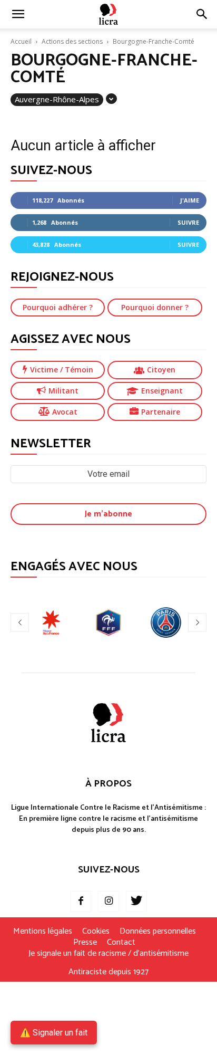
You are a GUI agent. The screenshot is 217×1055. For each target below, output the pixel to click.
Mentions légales (42, 931)
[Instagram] (108, 901)
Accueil (21, 41)
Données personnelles (158, 931)
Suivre (188, 222)
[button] (202, 14)
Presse (85, 942)
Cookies (96, 931)
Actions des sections (72, 41)
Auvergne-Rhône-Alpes (57, 99)
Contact (121, 942)
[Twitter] (136, 901)
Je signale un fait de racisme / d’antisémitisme (108, 953)
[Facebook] (80, 901)
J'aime (189, 200)
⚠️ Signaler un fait (53, 1033)
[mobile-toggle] (18, 14)
